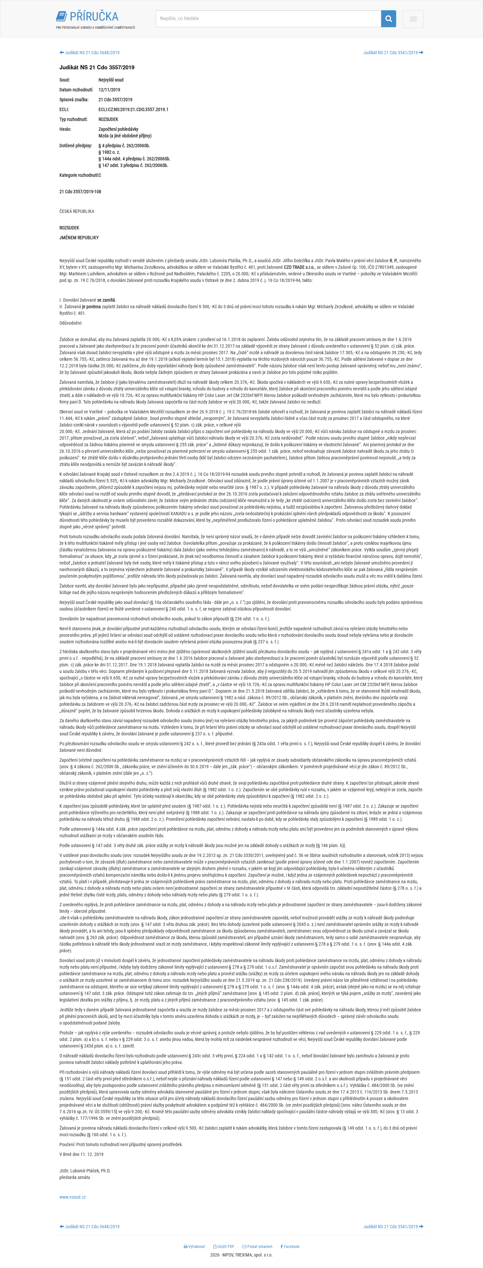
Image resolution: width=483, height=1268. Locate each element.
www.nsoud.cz (72, 1197)
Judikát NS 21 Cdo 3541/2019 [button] (391, 52)
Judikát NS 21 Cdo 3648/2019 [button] (92, 52)
